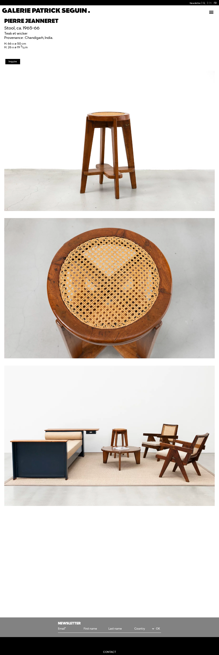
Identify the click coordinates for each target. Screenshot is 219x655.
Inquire (13, 61)
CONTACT (109, 652)
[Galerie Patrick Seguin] (46, 10)
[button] (211, 12)
